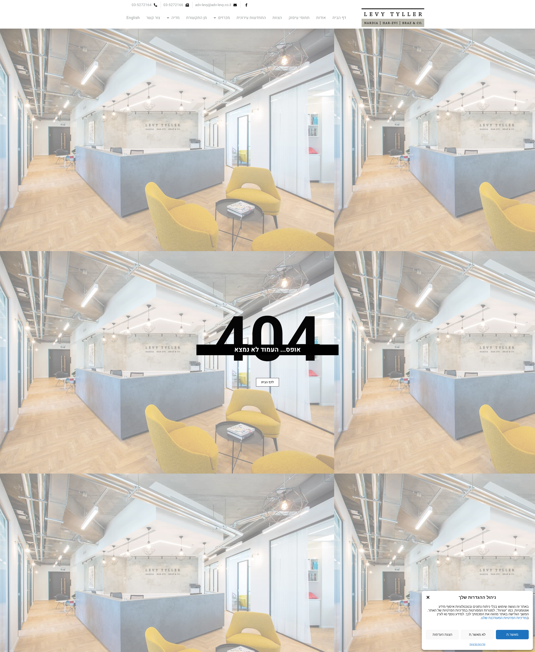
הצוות (277, 18)
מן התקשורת (196, 18)
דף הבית (339, 18)
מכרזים (224, 18)
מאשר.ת (512, 634)
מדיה (175, 18)
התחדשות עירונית (251, 18)
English (133, 18)
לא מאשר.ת (477, 634)
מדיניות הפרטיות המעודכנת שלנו (504, 618)
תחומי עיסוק (299, 18)
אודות (321, 18)
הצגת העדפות (442, 634)
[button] (428, 597)
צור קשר (153, 18)
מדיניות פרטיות (477, 644)
